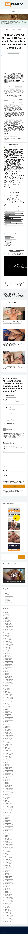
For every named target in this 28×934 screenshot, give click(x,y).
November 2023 (9, 662)
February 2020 (8, 730)
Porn (18, 285)
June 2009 (7, 906)
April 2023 (7, 673)
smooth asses (13, 286)
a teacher (17, 127)
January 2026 (8, 623)
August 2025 (8, 630)
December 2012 (9, 842)
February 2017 (8, 767)
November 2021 (9, 699)
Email (5, 470)
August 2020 (8, 721)
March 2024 (8, 656)
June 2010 (7, 888)
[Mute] (20, 581)
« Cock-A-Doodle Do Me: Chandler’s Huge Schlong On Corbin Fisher (13, 294)
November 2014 (9, 808)
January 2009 (8, 914)
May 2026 (7, 617)
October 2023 (8, 664)
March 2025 (7, 638)
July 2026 (7, 614)
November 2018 (9, 744)
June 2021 (7, 706)
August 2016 (8, 776)
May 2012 (7, 853)
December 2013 (9, 824)
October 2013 (8, 827)
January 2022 (8, 695)
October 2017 (8, 755)
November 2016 (9, 771)
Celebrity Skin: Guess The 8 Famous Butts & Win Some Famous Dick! (14, 152)
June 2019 (7, 742)
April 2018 (7, 747)
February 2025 (8, 639)
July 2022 (7, 686)
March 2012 (7, 856)
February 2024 (8, 658)
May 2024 (7, 653)
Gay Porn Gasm (9, 596)
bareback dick (7, 108)
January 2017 (8, 768)
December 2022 (9, 679)
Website (5, 475)
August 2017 (8, 758)
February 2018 (8, 750)
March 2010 (8, 892)
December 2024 (9, 643)
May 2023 (7, 671)
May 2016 (7, 780)
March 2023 (8, 674)
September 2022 (9, 683)
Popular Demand (13, 53)
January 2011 (8, 877)
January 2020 (8, 732)
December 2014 (9, 806)
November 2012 (9, 844)
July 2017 (7, 759)
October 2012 (8, 845)
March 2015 (7, 801)
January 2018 (8, 752)
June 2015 (7, 797)
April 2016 (7, 782)
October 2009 (8, 900)
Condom (18, 283)
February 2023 (8, 676)
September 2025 (9, 629)
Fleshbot (7, 594)
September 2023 (9, 665)
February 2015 (8, 803)
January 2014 (8, 823)
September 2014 (9, 811)
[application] (14, 575)
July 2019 (7, 741)
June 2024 (7, 652)
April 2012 (7, 854)
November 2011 (9, 862)
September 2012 (9, 847)
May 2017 (7, 762)
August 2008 (8, 921)
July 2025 (7, 632)
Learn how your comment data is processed (11, 492)
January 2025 (8, 641)
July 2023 (7, 668)
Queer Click (7, 597)
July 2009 (7, 904)
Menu (14, 11)
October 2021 (8, 700)
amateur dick (12, 107)
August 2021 (8, 703)
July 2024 (7, 650)
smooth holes (20, 286)
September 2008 (9, 920)
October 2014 (8, 809)
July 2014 (7, 814)
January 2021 (8, 714)
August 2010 (8, 885)
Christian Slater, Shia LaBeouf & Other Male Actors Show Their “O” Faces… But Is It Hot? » (14, 296)
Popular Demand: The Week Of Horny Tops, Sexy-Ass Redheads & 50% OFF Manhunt (13, 344)
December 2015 (9, 788)
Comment (6, 451)
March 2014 (7, 820)
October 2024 (8, 646)
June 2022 (7, 688)
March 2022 (8, 692)
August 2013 (8, 830)
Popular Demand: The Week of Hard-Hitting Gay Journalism (12, 322)
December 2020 (9, 715)
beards (13, 283)
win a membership (9, 89)
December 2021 (9, 697)
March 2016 (7, 783)
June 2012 (7, 851)
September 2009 (9, 901)
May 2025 (7, 635)
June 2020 (7, 724)
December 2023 (9, 661)
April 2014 (7, 818)
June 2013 (7, 833)
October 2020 (8, 718)
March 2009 (8, 911)
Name (5, 466)
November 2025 (9, 626)
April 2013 (7, 836)
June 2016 (7, 779)
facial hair (11, 284)
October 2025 (8, 627)
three (21, 125)
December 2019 (9, 733)
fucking (16, 284)
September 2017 (9, 756)
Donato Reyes (20, 250)
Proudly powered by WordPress (8, 932)
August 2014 (8, 812)
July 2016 (7, 777)
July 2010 (7, 886)
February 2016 (8, 785)
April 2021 (7, 709)
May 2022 (7, 689)
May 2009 (7, 907)
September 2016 (9, 774)
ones (8, 126)
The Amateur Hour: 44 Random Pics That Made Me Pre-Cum (14, 205)
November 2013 (9, 826)
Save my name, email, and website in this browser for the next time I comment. (13, 482)
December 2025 (9, 624)
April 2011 (7, 873)
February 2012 (8, 858)
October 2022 (8, 682)
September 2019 (9, 738)
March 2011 (7, 874)
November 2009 (9, 898)
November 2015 (9, 789)
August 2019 (8, 739)
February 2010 (8, 894)
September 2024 (9, 647)
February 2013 (8, 839)
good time (19, 126)
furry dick (16, 110)
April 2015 (7, 800)
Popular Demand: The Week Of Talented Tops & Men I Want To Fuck (12, 367)
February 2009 (8, 912)
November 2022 (9, 680)
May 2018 (7, 745)
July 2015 (7, 795)
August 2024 (8, 649)
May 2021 (7, 708)
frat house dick (18, 109)
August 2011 (8, 867)
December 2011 (9, 861)
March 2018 (8, 748)
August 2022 (8, 685)
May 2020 (7, 726)
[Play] (5, 581)
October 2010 (8, 882)
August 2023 (8, 667)
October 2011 (8, 864)
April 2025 (7, 636)
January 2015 (8, 805)
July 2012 (7, 850)
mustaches (14, 285)
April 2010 (7, 891)
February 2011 (8, 876)
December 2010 (9, 879)
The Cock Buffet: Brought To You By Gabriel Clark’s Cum (13, 150)
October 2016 (8, 773)
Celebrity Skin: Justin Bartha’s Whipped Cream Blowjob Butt (12, 165)
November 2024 (9, 644)
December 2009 (9, 897)
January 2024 (8, 659)
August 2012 (8, 848)
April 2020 (7, 727)
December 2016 (9, 770)
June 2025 (7, 633)
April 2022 (7, 691)
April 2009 (7, 909)
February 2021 (8, 712)
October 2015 (8, 791)
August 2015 (8, 794)
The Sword (7, 600)
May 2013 (7, 835)
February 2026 (8, 621)
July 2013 (7, 832)
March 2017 (7, 765)
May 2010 (7, 889)
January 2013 (8, 841)
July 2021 (7, 705)
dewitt (10, 29)
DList (6, 593)
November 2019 (9, 735)
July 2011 (7, 868)
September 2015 (9, 792)
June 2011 (7, 870)
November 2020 (9, 717)
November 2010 (9, 880)
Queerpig (7, 599)
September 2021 (9, 702)
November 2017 (9, 753)
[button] (14, 575)
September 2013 (9, 829)
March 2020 (8, 729)
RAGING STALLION (15, 251)
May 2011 (7, 871)
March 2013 (7, 838)
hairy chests (21, 284)
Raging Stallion (14, 136)
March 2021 (7, 711)
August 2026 (8, 612)
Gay (5, 126)
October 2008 (8, 918)
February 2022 (8, 694)
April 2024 (7, 655)
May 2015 (7, 798)
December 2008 (9, 915)
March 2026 (8, 620)
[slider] (13, 581)
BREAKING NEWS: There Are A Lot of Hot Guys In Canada (13, 209)
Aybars (11, 250)
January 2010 (8, 895)
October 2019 (8, 736)
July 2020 (7, 723)
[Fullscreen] (23, 581)
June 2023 (7, 670)
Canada (18, 128)
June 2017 (7, 761)
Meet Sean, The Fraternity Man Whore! (13, 156)
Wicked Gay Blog (9, 602)
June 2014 (7, 815)
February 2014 (8, 821)
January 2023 (8, 677)
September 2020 (9, 720)
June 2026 (7, 615)
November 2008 (9, 917)
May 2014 (7, 817)
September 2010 (9, 883)
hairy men (8, 285)
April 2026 (7, 618)
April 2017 (7, 764)
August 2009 (8, 903)
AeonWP (24, 932)
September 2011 (9, 865)
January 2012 (8, 859)
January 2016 (8, 786)
